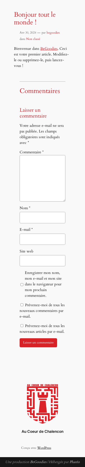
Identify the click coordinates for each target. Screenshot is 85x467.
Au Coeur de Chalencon (42, 431)
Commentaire (32, 152)
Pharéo (75, 462)
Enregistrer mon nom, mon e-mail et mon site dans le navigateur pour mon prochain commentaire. (43, 284)
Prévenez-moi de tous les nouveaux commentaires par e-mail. (42, 310)
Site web (26, 251)
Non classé (33, 39)
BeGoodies (49, 48)
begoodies (53, 32)
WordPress (44, 448)
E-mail (26, 229)
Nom (25, 208)
